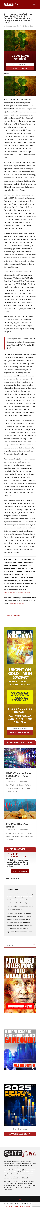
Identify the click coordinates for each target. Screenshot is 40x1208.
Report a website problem (17, 1206)
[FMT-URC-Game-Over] (20, 1069)
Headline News (29, 26)
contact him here (24, 593)
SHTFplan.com (9, 593)
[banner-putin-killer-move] (20, 1012)
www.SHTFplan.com (16, 604)
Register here (20, 871)
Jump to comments (13, 615)
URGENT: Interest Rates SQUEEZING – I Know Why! (18, 776)
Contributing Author (11, 26)
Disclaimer (29, 1206)
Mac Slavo (10, 781)
